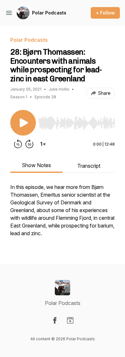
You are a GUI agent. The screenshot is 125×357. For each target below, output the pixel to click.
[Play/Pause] (23, 123)
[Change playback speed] (43, 143)
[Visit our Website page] (70, 320)
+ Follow (105, 12)
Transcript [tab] (88, 166)
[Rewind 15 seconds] (17, 143)
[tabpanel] (62, 213)
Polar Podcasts (49, 12)
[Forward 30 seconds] (29, 143)
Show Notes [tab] (36, 165)
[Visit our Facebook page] (55, 320)
